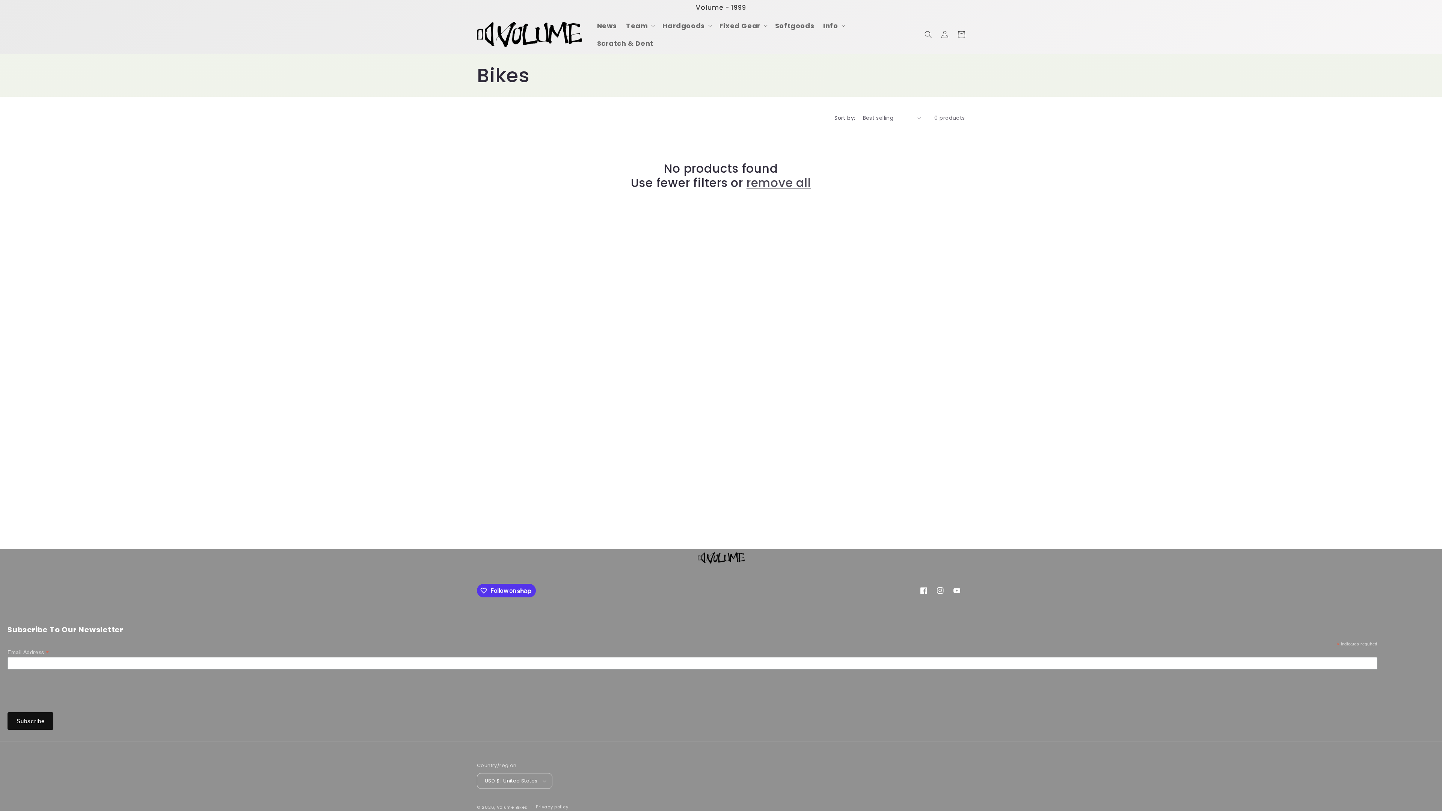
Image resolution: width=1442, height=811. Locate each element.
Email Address (28, 652)
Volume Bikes (512, 807)
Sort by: (844, 118)
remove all (779, 183)
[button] (639, 26)
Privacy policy (552, 807)
